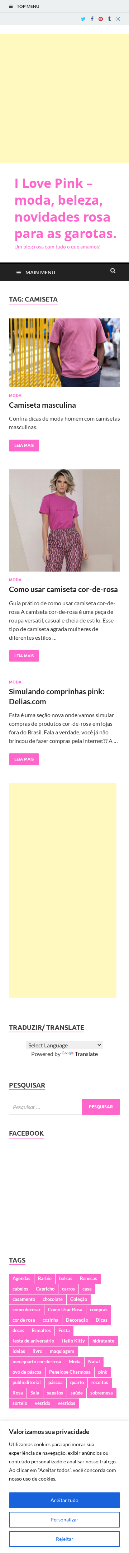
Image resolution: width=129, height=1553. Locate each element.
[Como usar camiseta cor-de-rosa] (64, 523)
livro (37, 1351)
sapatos (55, 1393)
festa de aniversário (33, 1341)
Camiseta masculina (42, 404)
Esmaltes (41, 1330)
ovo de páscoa (27, 1372)
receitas (99, 1382)
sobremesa (101, 1393)
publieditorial (27, 1382)
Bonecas (88, 1278)
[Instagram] (118, 19)
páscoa (55, 1382)
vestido (42, 1403)
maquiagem (62, 1351)
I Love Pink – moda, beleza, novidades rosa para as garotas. (65, 208)
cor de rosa (24, 1320)
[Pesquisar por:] (64, 1107)
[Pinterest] (101, 19)
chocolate (53, 1299)
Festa (64, 1330)
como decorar (26, 1309)
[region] (64, 1487)
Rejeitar (64, 1539)
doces (18, 1330)
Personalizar (64, 1519)
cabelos (20, 1289)
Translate (86, 1053)
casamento (24, 1299)
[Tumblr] (109, 19)
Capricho (45, 1289)
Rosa (18, 1393)
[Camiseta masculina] (64, 355)
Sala (34, 1393)
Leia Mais (21, 444)
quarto (77, 1382)
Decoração (77, 1320)
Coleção (78, 1299)
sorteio (20, 1403)
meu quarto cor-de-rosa (37, 1361)
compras (99, 1309)
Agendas (21, 1278)
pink (102, 1372)
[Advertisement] (64, 98)
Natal (94, 1361)
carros (68, 1289)
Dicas (102, 1320)
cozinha (50, 1320)
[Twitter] (83, 19)
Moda (15, 395)
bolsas (65, 1278)
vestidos (66, 1403)
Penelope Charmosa (70, 1372)
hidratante (103, 1341)
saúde (77, 1393)
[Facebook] (92, 19)
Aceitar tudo (64, 1500)
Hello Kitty (73, 1341)
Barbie (45, 1278)
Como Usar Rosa (65, 1309)
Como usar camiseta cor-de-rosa (63, 588)
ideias (19, 1351)
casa (87, 1289)
